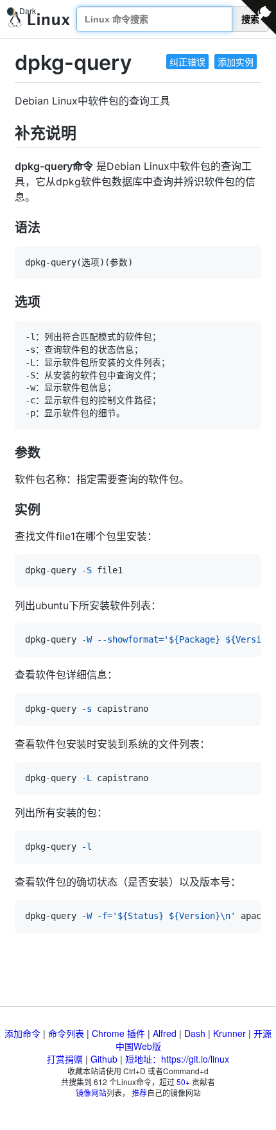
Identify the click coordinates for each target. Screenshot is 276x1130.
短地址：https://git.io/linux (177, 1058)
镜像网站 (91, 1092)
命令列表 (66, 1033)
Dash (194, 1033)
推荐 (139, 1092)
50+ (183, 1081)
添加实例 (236, 61)
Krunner (229, 1033)
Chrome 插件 (118, 1033)
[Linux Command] (39, 19)
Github (104, 1058)
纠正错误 (187, 61)
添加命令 (22, 1033)
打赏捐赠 (65, 1058)
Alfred (165, 1033)
